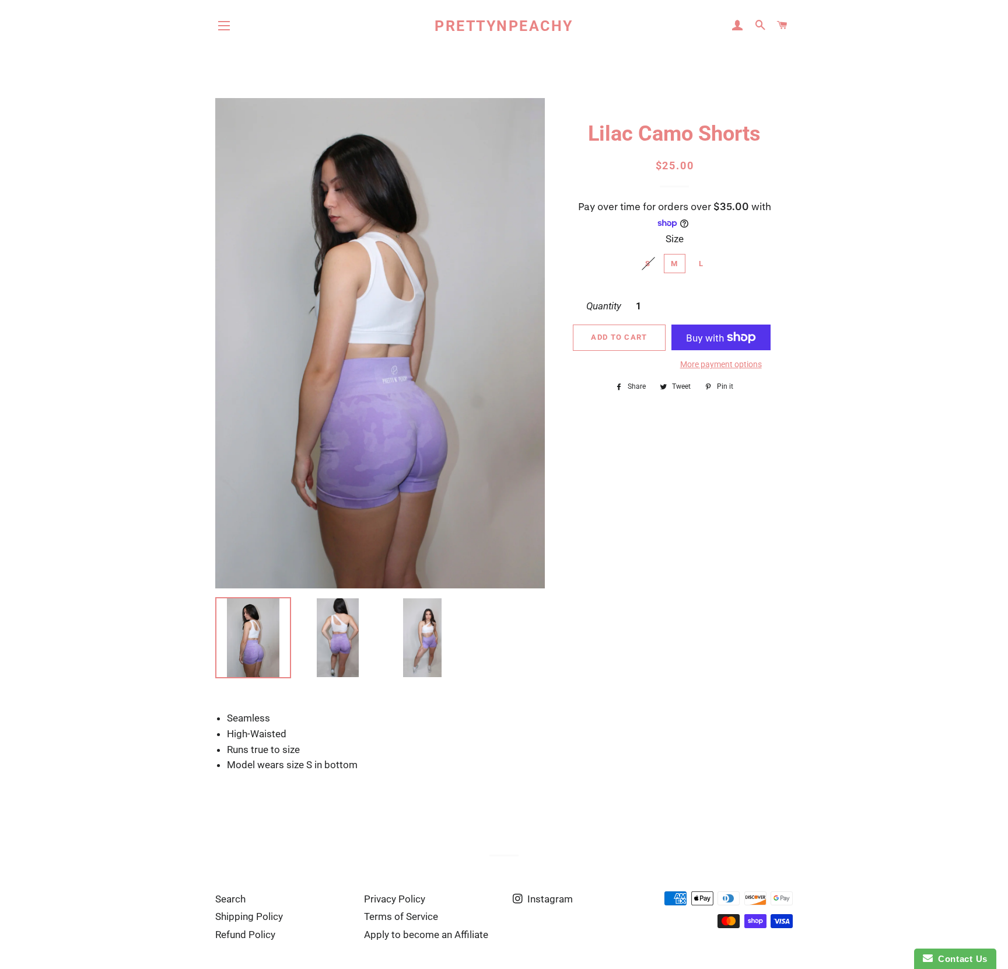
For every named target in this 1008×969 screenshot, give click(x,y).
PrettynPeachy (504, 26)
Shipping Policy (249, 916)
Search (230, 899)
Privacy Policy (394, 899)
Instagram (549, 899)
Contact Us (960, 959)
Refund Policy (245, 934)
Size (675, 239)
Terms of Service (401, 916)
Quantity (603, 306)
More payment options (721, 364)
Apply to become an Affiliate (426, 934)
